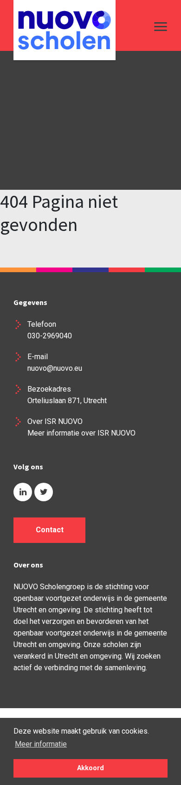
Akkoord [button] (90, 768)
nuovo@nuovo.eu (54, 368)
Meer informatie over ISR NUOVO (81, 433)
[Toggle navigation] (158, 26)
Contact (50, 529)
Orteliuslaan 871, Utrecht (67, 400)
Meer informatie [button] (41, 744)
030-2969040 (49, 335)
